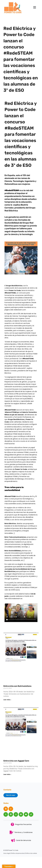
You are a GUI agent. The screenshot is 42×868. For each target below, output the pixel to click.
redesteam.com (19, 310)
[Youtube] (26, 814)
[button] (7, 258)
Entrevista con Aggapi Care (16, 761)
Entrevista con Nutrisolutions (17, 686)
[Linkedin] (5, 809)
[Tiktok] (31, 814)
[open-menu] (35, 7)
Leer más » (7, 700)
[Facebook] (21, 814)
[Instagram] (11, 809)
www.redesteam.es (15, 598)
